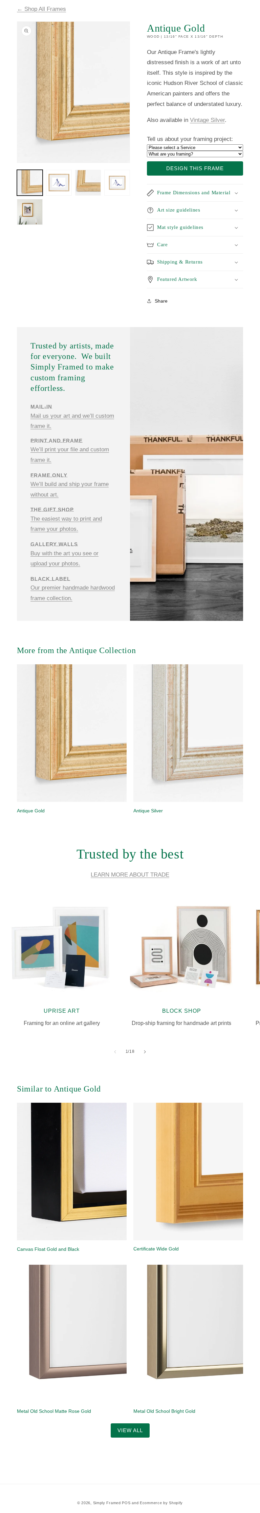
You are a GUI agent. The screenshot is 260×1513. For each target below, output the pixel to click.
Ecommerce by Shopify (161, 1503)
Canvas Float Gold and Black (48, 1249)
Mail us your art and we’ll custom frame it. (72, 416)
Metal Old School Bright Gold (164, 1411)
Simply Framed (107, 1503)
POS (126, 1503)
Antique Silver (148, 810)
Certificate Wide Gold (156, 1248)
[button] (195, 192)
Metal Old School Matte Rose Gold (54, 1411)
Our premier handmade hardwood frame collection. (72, 588)
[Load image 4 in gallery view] (117, 183)
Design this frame (195, 168)
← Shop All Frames (41, 9)
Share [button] (161, 301)
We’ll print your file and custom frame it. (69, 450)
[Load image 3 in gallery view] (88, 183)
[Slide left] (115, 1051)
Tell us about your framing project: (190, 139)
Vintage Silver (207, 120)
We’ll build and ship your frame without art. (69, 485)
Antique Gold (31, 810)
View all (130, 1430)
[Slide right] (144, 1051)
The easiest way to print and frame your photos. (66, 520)
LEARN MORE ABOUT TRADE (130, 874)
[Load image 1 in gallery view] (30, 183)
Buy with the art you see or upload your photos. (64, 554)
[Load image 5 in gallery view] (30, 212)
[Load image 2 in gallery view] (59, 183)
